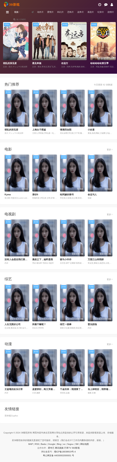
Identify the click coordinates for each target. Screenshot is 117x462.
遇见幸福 (36, 63)
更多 (109, 149)
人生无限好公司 (13, 324)
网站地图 (84, 444)
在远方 (64, 63)
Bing (59, 444)
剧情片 (111, 12)
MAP (30, 444)
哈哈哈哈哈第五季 (99, 63)
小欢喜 (91, 129)
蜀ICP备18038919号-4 (65, 451)
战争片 (80, 12)
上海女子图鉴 (39, 129)
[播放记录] (99, 5)
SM (76, 444)
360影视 (76, 448)
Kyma (8, 194)
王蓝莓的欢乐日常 (14, 389)
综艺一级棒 (65, 324)
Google (51, 444)
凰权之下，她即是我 (42, 259)
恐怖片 (70, 12)
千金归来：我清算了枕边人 (73, 389)
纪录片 (101, 12)
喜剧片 (90, 12)
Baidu (43, 444)
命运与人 (92, 194)
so (64, 444)
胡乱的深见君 (10, 63)
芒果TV (67, 448)
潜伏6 (35, 194)
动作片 (40, 12)
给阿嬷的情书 (67, 194)
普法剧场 (92, 324)
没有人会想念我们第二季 (17, 259)
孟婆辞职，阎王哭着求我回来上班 (49, 389)
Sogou (70, 444)
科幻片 (60, 12)
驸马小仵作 (65, 259)
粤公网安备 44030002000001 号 (58, 455)
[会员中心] (112, 5)
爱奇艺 (51, 448)
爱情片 (50, 12)
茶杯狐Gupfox (11, 415)
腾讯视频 (59, 448)
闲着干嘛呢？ (39, 324)
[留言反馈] (106, 5)
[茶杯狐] (12, 3)
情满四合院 (65, 129)
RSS (37, 444)
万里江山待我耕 (96, 259)
